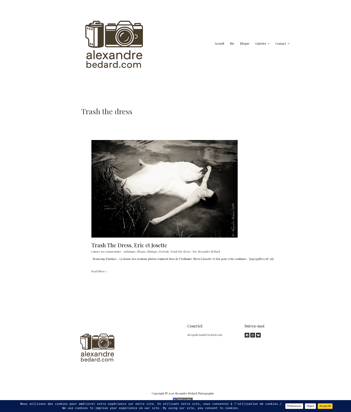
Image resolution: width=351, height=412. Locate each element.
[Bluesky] (258, 335)
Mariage (152, 251)
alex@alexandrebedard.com (204, 335)
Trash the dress (180, 251)
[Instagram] (252, 335)
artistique (129, 251)
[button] (268, 43)
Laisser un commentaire (106, 251)
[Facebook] (247, 335)
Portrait (164, 251)
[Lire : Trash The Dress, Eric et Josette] (164, 188)
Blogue (141, 251)
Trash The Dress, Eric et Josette (129, 245)
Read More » (99, 271)
